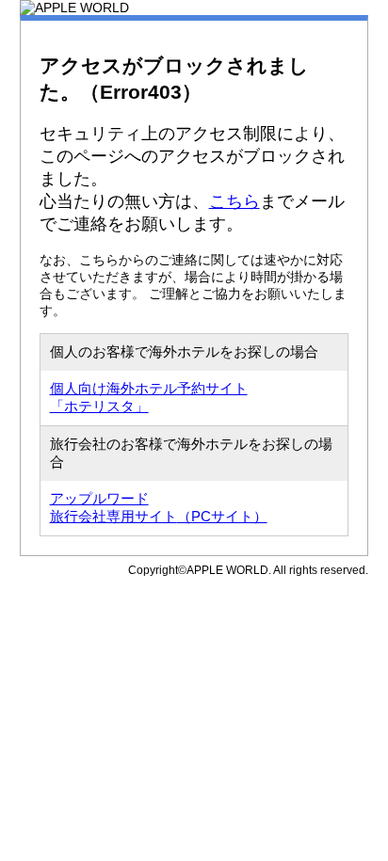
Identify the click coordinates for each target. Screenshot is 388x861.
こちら (234, 201)
